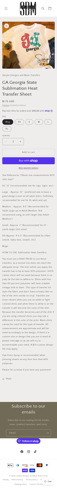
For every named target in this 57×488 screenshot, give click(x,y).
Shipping (5, 105)
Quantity (6, 135)
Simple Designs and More (27, 476)
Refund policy (17, 480)
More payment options (28, 168)
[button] (6, 8)
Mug (7, 122)
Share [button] (9, 379)
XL (6, 129)
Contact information (37, 484)
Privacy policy (32, 480)
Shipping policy (20, 484)
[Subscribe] (47, 432)
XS (19, 122)
